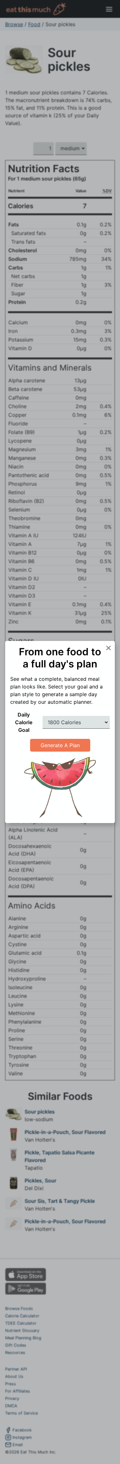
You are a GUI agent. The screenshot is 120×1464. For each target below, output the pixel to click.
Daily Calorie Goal (23, 722)
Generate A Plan (60, 745)
